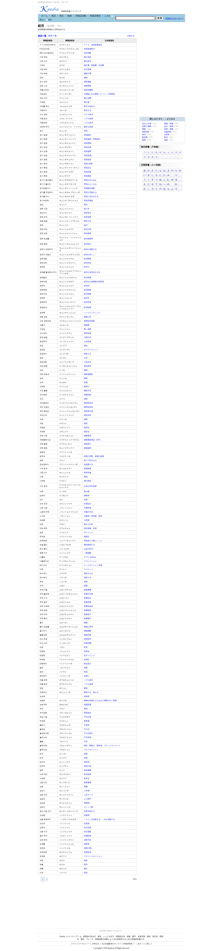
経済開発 (88, 259)
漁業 (166, 140)
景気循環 (88, 151)
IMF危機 (87, 53)
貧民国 (87, 762)
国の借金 (88, 481)
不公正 (87, 729)
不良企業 (88, 717)
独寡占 (87, 536)
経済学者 (88, 302)
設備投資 (88, 836)
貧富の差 (88, 766)
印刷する (131, 36)
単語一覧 (42, 36)
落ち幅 (87, 491)
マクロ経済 (88, 114)
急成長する (88, 464)
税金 (86, 860)
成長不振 (88, 840)
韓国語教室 (95, 16)
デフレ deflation (90, 557)
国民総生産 (88, 411)
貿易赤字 (88, 614)
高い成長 (88, 329)
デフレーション (90, 561)
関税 (86, 378)
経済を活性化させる (92, 272)
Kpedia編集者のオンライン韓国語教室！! (118, 944)
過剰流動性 (88, 374)
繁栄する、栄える (91, 692)
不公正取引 (88, 733)
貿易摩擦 (88, 590)
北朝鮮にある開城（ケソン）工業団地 (99, 94)
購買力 (87, 386)
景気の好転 (88, 164)
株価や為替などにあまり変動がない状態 (100, 700)
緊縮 (86, 477)
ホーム (44, 16)
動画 (70, 16)
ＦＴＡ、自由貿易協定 (93, 45)
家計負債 (88, 57)
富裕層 (87, 721)
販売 (166, 137)
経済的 (87, 286)
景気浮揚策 (88, 200)
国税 (86, 419)
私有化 (87, 778)
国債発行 (88, 444)
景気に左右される (91, 196)
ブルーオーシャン (91, 750)
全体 (108, 16)
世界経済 (88, 852)
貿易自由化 (88, 606)
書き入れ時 (88, 524)
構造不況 (88, 391)
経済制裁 (88, 290)
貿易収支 (88, 598)
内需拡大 (88, 504)
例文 (61, 16)
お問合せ (95, 944)
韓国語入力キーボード (174, 18)
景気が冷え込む (90, 180)
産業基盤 (88, 782)
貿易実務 (88, 602)
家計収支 (88, 61)
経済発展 (88, 277)
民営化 (87, 651)
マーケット (88, 569)
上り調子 (88, 799)
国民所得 (88, 415)
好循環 (87, 815)
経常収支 (88, 213)
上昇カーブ (88, 795)
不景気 (87, 725)
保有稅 (87, 696)
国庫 (86, 399)
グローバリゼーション (93, 856)
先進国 (87, 823)
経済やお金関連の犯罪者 (94, 282)
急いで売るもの (90, 460)
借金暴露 (88, 770)
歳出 (86, 868)
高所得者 (88, 333)
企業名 (167, 134)
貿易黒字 (88, 618)
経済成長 (88, 233)
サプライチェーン (91, 350)
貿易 (86, 586)
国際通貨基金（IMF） (93, 440)
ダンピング (88, 532)
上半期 (87, 791)
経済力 (87, 267)
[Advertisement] (60, 903)
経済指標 (88, 294)
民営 (86, 647)
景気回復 (88, 172)
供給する (88, 354)
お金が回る (88, 549)
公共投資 (88, 341)
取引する (88, 110)
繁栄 (86, 688)
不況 (86, 741)
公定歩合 (88, 362)
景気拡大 (88, 168)
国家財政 (88, 395)
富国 (86, 709)
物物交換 (88, 635)
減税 (86, 78)
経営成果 (88, 217)
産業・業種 (168, 129)
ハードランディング (92, 313)
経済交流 (88, 263)
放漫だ (87, 676)
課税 (86, 370)
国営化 (87, 427)
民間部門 (88, 639)
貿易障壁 (88, 610)
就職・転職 (168, 124)
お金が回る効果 (90, 486)
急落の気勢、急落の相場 (94, 456)
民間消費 (88, 643)
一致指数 (88, 553)
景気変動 (88, 143)
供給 (86, 345)
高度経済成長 (89, 321)
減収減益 (88, 82)
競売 (86, 205)
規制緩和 (88, 448)
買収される (88, 573)
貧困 (86, 754)
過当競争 (88, 366)
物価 (86, 623)
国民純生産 (88, 407)
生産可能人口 (89, 811)
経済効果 (88, 307)
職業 (144, 129)
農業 (144, 140)
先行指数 (88, 832)
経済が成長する (90, 249)
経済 (86, 225)
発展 (86, 668)
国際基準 (88, 436)
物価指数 (88, 631)
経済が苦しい (89, 255)
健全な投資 (88, 127)
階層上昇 (88, 317)
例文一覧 (52, 36)
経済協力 (88, 244)
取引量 (87, 102)
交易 (86, 382)
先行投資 (88, 828)
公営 (86, 358)
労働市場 (88, 508)
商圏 (86, 787)
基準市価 (88, 473)
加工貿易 (88, 69)
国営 (86, 423)
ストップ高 (88, 807)
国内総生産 (88, 403)
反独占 (87, 659)
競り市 (87, 209)
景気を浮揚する (90, 192)
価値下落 (88, 73)
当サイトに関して (145, 944)
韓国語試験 (81, 16)
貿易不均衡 (88, 594)
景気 (86, 131)
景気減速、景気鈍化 (92, 139)
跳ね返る (88, 664)
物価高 (87, 325)
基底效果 (88, 468)
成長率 (87, 844)
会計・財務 (168, 126)
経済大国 (88, 229)
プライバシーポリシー (80, 944)
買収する (88, 577)
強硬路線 (88, 86)
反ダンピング (89, 655)
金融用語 (167, 132)
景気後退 (88, 176)
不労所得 (88, 737)
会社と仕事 (146, 124)
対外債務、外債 (90, 528)
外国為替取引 (89, 49)
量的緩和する (89, 545)
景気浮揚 (88, 147)
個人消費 (88, 98)
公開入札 (88, 337)
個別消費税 (88, 90)
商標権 (87, 803)
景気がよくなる (90, 184)
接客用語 (145, 132)
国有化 (87, 432)
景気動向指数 (89, 188)
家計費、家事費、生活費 (94, 65)
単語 (53, 16)
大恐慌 (87, 520)
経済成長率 (88, 239)
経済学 (87, 298)
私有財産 (88, 774)
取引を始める (89, 106)
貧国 (86, 758)
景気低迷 (88, 159)
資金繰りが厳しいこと (93, 541)
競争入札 (88, 221)
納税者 (87, 495)
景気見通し (88, 155)
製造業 (145, 137)
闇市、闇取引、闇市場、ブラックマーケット (102, 746)
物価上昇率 (88, 627)
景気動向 (88, 135)
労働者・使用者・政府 (93, 516)
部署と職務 (146, 126)
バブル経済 (88, 123)
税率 (86, 864)
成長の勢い (88, 848)
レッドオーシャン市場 (93, 565)
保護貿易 (88, 705)
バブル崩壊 (88, 119)
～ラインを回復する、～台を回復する (99, 819)
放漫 (86, 672)
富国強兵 (88, 713)
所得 (86, 873)
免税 (86, 582)
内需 (86, 500)
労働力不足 (88, 512)
